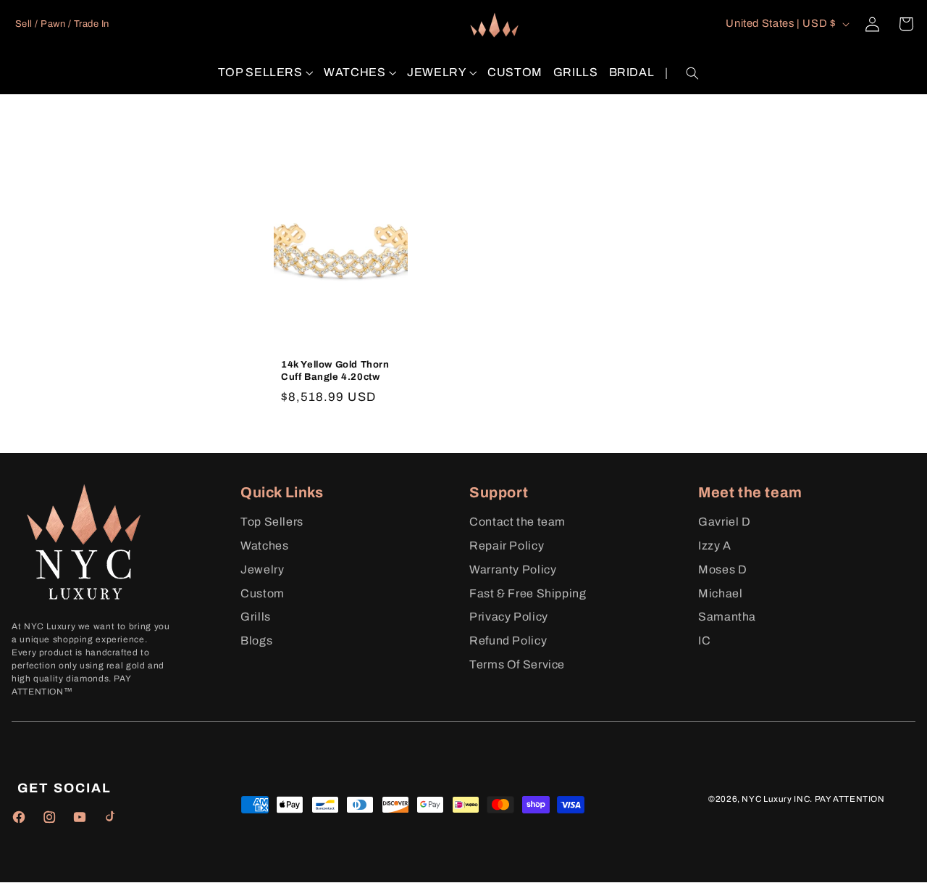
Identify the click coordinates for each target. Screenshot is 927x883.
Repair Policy (506, 545)
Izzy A (714, 545)
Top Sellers (271, 521)
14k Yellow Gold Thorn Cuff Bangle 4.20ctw (335, 371)
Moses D (722, 569)
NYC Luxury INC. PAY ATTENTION (813, 799)
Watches (264, 545)
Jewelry (262, 569)
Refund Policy (508, 640)
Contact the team (517, 521)
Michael (720, 593)
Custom (262, 593)
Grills (255, 616)
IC (704, 640)
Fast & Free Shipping (528, 593)
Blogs (256, 640)
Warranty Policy (512, 569)
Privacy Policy (508, 616)
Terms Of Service (517, 664)
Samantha (727, 616)
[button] (265, 72)
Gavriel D (724, 521)
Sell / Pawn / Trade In (62, 24)
